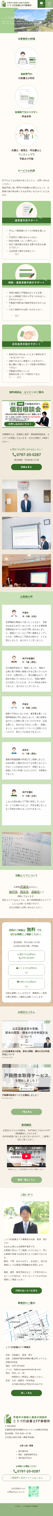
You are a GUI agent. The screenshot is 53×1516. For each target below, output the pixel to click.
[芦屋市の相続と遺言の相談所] (16, 4)
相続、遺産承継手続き (28, 1455)
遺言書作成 (23, 1451)
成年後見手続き (25, 1458)
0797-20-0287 (27, 958)
